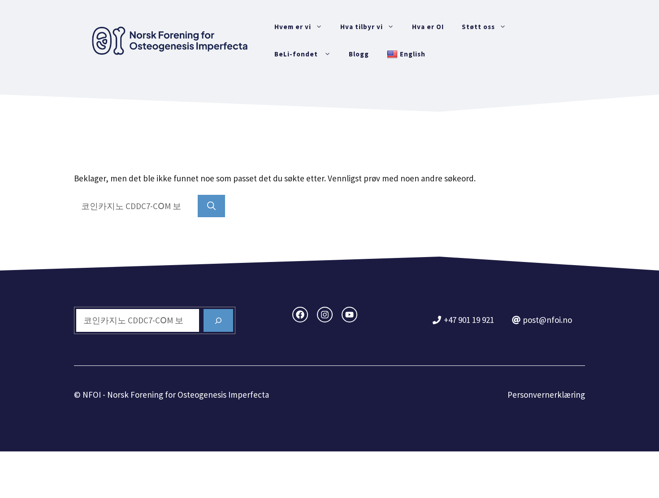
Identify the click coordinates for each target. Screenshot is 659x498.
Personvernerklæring (546, 394)
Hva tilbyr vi (361, 26)
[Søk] (211, 206)
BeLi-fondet (297, 54)
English (412, 54)
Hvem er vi (292, 26)
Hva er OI (428, 26)
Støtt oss (478, 26)
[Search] (218, 320)
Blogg (359, 54)
